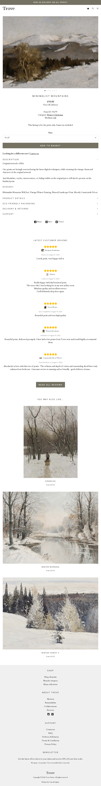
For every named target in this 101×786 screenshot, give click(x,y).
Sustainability (50, 703)
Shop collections (50, 684)
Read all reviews (50, 384)
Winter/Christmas (55, 115)
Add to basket (50, 145)
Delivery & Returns (50, 737)
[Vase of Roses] (45, 307)
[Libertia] (47, 274)
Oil (54, 118)
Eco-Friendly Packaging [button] (19, 203)
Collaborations (50, 706)
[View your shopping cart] (88, 8)
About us (50, 699)
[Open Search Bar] (92, 8)
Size (50, 133)
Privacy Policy (50, 744)
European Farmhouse (52, 250)
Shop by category (50, 681)
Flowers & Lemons (52, 331)
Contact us (34, 153)
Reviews (50, 710)
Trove (9, 8)
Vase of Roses (52, 307)
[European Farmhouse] (43, 250)
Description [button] (11, 159)
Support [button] (8, 214)
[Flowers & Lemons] (44, 331)
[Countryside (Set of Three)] (41, 358)
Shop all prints (50, 677)
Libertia (52, 274)
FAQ (50, 733)
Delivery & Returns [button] (16, 208)
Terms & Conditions (50, 740)
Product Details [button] (14, 198)
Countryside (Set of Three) (52, 358)
